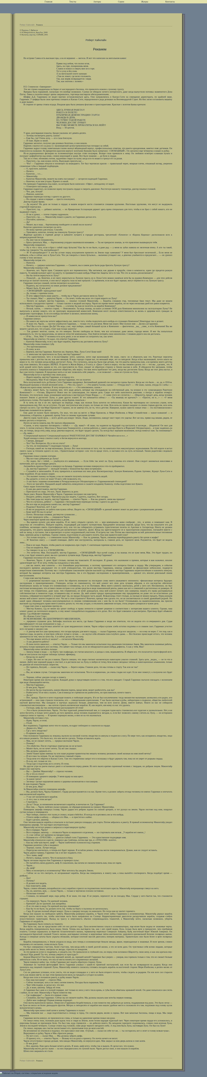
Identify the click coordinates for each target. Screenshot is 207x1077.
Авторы (97, 1)
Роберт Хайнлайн (27, 25)
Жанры (144, 1)
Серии (121, 1)
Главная (48, 1)
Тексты (72, 1)
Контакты (170, 1)
